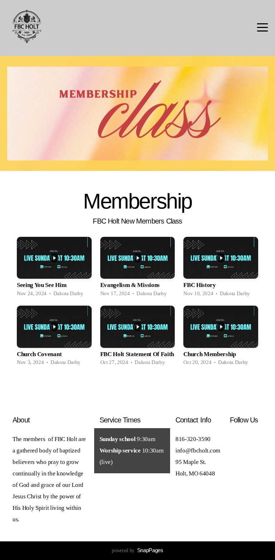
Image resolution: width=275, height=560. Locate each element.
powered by (137, 550)
